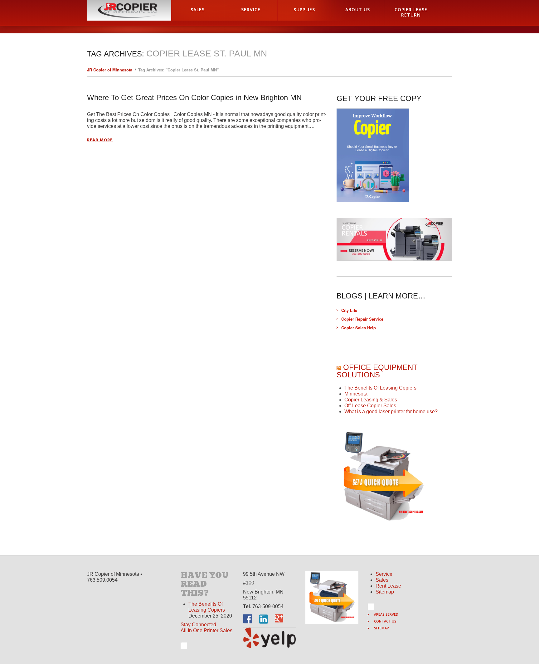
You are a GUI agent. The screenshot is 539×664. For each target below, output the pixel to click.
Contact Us (385, 621)
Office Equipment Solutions (377, 371)
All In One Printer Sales (206, 630)
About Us (357, 9)
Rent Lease (388, 586)
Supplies (304, 9)
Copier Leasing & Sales (370, 399)
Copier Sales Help (358, 328)
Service (250, 9)
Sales (198, 9)
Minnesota (355, 393)
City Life (349, 310)
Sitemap (385, 591)
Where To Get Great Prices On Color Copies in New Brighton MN (194, 97)
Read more (100, 140)
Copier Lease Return (411, 12)
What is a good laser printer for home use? (391, 411)
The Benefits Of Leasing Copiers (380, 387)
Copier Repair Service (362, 319)
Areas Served (386, 614)
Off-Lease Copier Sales (370, 405)
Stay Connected (198, 624)
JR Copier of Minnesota (109, 70)
